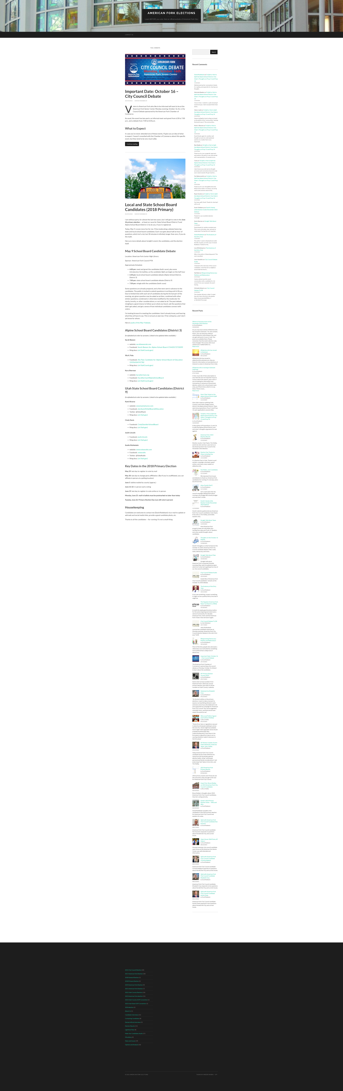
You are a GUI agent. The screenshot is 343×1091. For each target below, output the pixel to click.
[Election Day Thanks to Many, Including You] (195, 454)
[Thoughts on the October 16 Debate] (195, 540)
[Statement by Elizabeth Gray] (195, 693)
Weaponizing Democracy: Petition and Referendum (208, 639)
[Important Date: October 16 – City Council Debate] (195, 658)
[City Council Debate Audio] (195, 575)
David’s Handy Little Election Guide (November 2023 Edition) (205, 210)
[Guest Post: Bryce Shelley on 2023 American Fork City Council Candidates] (195, 785)
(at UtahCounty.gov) (145, 350)
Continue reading (132, 144)
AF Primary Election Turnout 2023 (207, 674)
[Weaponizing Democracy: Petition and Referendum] (195, 641)
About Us (128, 1011)
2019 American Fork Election (134, 985)
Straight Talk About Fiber (208, 555)
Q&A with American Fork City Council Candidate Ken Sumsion (209, 821)
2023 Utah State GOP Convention (135, 1003)
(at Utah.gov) (143, 415)
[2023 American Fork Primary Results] (195, 770)
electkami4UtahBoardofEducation (151, 409)
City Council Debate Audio (209, 572)
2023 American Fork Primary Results (207, 768)
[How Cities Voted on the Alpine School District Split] (195, 397)
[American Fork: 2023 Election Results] (195, 437)
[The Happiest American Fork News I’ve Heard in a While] (195, 604)
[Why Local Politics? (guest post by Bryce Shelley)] (195, 718)
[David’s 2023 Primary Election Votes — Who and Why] (195, 803)
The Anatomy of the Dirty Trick (208, 587)
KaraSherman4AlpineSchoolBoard (151, 378)
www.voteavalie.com (144, 449)
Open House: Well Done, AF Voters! (209, 840)
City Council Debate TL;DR (209, 621)
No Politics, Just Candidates (209, 470)
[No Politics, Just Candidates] (195, 472)
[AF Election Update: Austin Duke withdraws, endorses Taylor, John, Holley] (195, 745)
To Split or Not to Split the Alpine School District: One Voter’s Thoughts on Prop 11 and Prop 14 (206, 112)
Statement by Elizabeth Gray (208, 692)
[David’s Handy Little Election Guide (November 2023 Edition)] (195, 503)
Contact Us (129, 34)
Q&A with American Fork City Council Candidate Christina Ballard (208, 858)
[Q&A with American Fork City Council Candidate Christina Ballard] (195, 859)
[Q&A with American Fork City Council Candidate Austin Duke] (195, 894)
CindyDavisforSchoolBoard (148, 424)
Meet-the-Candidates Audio (134, 1033)
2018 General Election (132, 977)
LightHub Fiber (129, 1030)
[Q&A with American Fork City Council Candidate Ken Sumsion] (195, 822)
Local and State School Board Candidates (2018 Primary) (151, 207)
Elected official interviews (133, 1022)
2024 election (129, 1007)
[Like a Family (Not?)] (195, 488)
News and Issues (130, 1041)
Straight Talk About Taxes (208, 520)
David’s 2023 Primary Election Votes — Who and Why (209, 802)
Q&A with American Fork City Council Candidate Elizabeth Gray (208, 876)
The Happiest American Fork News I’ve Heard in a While (209, 603)
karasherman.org (142, 375)
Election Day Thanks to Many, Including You (208, 453)
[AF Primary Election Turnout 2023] (195, 676)
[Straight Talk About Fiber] (195, 557)
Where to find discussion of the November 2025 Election (201, 322)
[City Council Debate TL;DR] (195, 623)
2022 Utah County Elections (133, 992)
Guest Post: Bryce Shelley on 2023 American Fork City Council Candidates (209, 785)
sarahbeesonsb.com (143, 344)
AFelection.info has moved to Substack (209, 351)
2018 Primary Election (132, 981)
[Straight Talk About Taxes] (195, 522)
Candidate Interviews (131, 1015)
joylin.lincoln (142, 437)
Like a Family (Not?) (206, 485)
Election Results (130, 1026)
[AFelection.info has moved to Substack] (195, 352)
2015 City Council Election (133, 970)
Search (214, 52)
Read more (198, 346)
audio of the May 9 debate (140, 323)
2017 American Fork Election (134, 974)
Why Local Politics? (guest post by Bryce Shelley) (208, 717)
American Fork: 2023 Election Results (207, 436)
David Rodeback (141, 100)
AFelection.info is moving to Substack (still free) (203, 368)
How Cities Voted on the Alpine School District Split (209, 395)
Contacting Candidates (132, 1018)
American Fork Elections (171, 13)
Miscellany (128, 1037)
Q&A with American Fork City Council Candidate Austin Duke (208, 893)
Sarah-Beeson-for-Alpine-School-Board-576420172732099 (160, 347)
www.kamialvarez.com (144, 406)
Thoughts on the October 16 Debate (209, 538)
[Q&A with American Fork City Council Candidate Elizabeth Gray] (195, 876)
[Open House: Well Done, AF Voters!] (195, 841)
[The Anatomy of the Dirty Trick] (195, 589)
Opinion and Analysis (131, 1044)
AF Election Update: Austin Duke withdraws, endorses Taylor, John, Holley (209, 744)
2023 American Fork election (134, 996)
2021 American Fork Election (134, 988)
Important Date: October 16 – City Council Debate (151, 94)
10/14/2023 (129, 100)
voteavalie (142, 452)
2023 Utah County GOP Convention (136, 1000)
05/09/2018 (129, 214)
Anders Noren (208, 1074)
